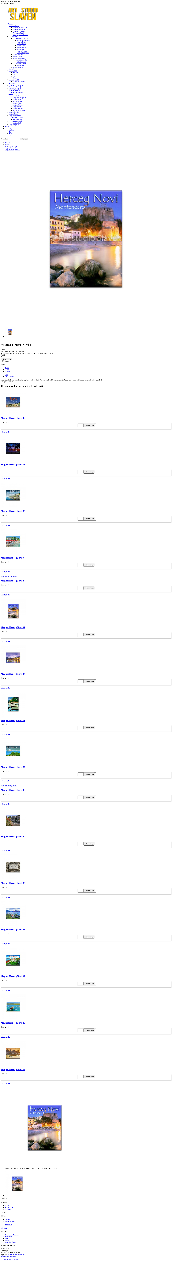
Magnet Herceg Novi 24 (13, 767)
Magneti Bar (21, 49)
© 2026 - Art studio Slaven (9, 1259)
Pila (14, 74)
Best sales (8, 1209)
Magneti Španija (18, 67)
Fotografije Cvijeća (19, 31)
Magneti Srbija (17, 56)
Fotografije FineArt (19, 33)
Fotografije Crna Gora (20, 27)
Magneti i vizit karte (19, 81)
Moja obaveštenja (10, 1242)
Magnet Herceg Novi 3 (12, 790)
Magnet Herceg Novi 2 (12, 580)
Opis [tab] (6, 375)
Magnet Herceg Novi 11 (13, 720)
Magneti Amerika (20, 60)
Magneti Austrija (19, 63)
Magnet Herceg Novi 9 (12, 557)
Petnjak (13, 71)
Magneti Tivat (21, 45)
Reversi (7, 1238)
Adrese (7, 1240)
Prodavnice (8, 1225)
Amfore (15, 72)
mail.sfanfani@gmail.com (16, 1254)
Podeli (7, 368)
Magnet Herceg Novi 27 (13, 1069)
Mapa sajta (8, 1223)
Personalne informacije (12, 1235)
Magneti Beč (21, 65)
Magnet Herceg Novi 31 (13, 627)
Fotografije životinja (19, 29)
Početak (9, 24)
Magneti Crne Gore (20, 38)
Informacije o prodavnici (8, 1256)
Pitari (14, 76)
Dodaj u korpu (6, 359)
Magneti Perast (21, 44)
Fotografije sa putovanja (20, 35)
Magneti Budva (21, 47)
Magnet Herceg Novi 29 (13, 1022)
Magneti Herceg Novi (23, 40)
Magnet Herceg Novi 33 (13, 511)
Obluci (15, 78)
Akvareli (11, 69)
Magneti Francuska (19, 58)
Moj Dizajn (14, 80)
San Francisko (21, 62)
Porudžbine (8, 1237)
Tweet (7, 369)
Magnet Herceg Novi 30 (13, 883)
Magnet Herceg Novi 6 (12, 836)
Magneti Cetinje (22, 51)
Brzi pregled (5, 432)
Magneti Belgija (18, 54)
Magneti (13, 36)
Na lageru (4, 382)
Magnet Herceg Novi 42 (13, 418)
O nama (7, 1219)
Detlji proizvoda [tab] (10, 376)
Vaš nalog (4, 1228)
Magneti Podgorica (23, 53)
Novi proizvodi (9, 1207)
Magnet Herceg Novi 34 (13, 674)
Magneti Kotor (21, 42)
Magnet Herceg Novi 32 (13, 976)
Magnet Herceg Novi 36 (13, 929)
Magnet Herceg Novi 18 (13, 464)
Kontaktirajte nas (10, 1221)
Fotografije (14, 26)
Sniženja (7, 1205)
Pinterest (7, 371)
